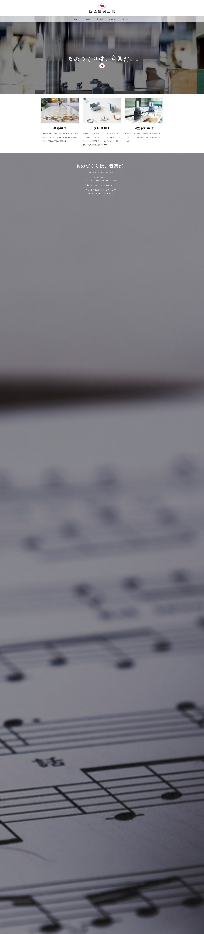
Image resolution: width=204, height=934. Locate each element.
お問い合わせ (125, 19)
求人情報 (100, 19)
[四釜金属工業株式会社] (102, 12)
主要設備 (87, 19)
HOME (76, 19)
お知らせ (112, 19)
